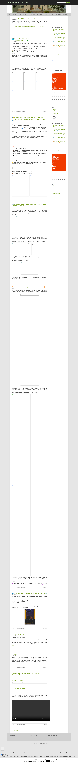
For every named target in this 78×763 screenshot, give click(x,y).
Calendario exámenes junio (17, 680)
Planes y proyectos (22, 14)
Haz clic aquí (17, 662)
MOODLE (46, 14)
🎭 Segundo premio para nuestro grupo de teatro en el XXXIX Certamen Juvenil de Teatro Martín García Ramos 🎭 (29, 119)
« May (53, 104)
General (21, 32)
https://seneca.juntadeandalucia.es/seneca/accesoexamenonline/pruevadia (29, 26)
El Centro (14, 14)
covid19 (11, 737)
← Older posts (15, 730)
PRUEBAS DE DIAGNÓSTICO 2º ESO (23, 18)
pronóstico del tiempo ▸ (57, 89)
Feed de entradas (56, 110)
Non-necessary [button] (4, 758)
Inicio (9, 14)
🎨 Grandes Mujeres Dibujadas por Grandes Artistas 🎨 (28, 287)
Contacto (65, 14)
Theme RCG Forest (44, 743)
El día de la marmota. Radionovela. (19, 645)
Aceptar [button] (48, 761)
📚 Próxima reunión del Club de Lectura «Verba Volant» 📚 (29, 593)
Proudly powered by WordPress (35, 743)
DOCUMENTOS (39, 14)
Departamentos (32, 14)
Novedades (58, 14)
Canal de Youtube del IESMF (57, 20)
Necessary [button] (3, 753)
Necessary (4, 754)
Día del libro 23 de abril (19, 689)
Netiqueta (15, 654)
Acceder (54, 109)
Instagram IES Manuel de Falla (57, 23)
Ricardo (18, 32)
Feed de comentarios (56, 112)
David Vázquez (19, 111)
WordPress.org (55, 113)
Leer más (52, 761)
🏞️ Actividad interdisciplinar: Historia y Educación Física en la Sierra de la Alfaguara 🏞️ (29, 39)
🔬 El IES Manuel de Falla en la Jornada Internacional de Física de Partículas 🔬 (29, 205)
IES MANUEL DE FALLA (19, 2)
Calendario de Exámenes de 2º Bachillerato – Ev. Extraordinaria (26, 674)
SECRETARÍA (51, 14)
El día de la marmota (18, 634)
